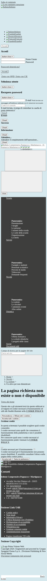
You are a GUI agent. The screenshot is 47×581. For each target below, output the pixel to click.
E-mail (28, 100)
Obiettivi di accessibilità (16, 524)
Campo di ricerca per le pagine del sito (17, 351)
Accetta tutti (10, 419)
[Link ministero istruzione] (12, 4)
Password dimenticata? (10, 67)
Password (30, 62)
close (4, 194)
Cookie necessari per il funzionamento (17, 449)
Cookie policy (12, 512)
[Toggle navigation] (21, 181)
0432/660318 (15, 486)
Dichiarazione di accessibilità (18, 522)
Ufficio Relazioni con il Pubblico (19, 520)
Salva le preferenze (21, 459)
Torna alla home (7, 402)
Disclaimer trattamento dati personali (16, 556)
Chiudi (4, 120)
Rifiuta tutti (22, 416)
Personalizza (7, 416)
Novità (9, 379)
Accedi (4, 46)
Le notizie (10, 382)
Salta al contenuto (8, 2)
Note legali (10, 515)
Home (8, 377)
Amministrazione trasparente (18, 532)
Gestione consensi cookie (16, 529)
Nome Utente (31, 59)
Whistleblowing (12, 527)
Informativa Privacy (14, 517)
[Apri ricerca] (25, 160)
